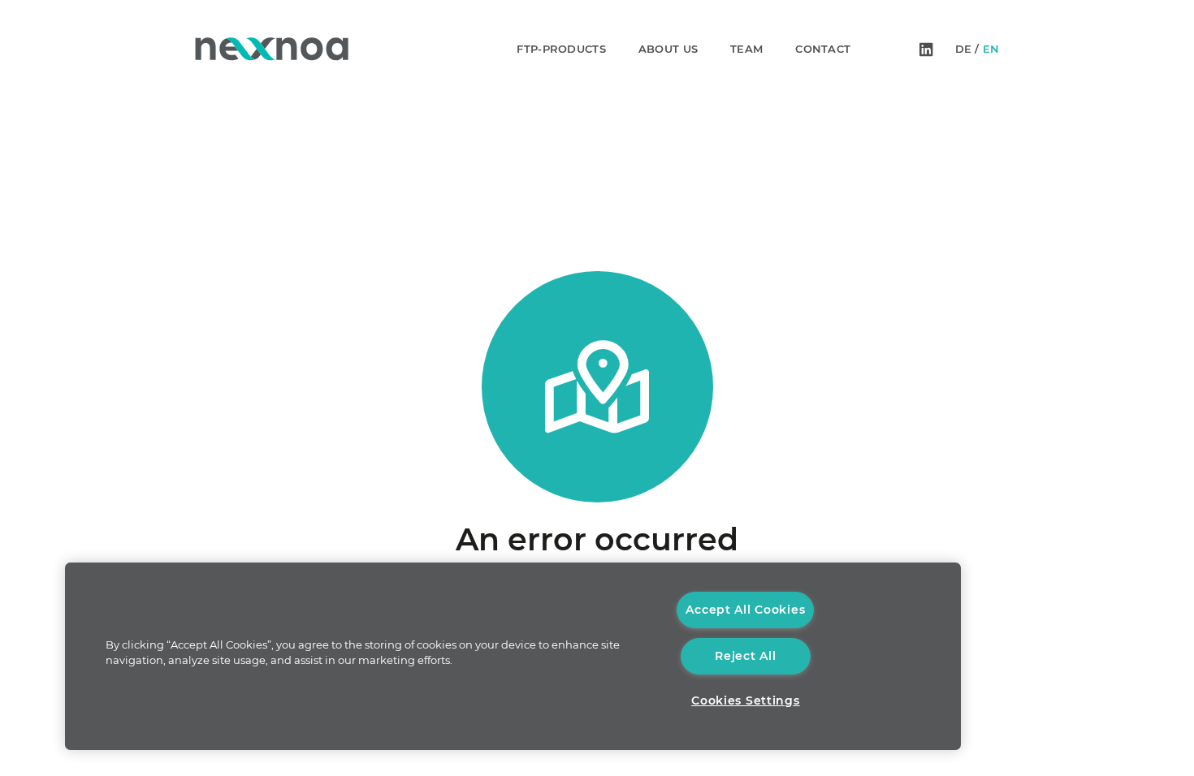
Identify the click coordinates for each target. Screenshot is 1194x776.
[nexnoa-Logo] (271, 49)
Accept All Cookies (745, 609)
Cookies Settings (745, 700)
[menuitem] (963, 48)
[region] (513, 656)
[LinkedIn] (926, 49)
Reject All (745, 656)
